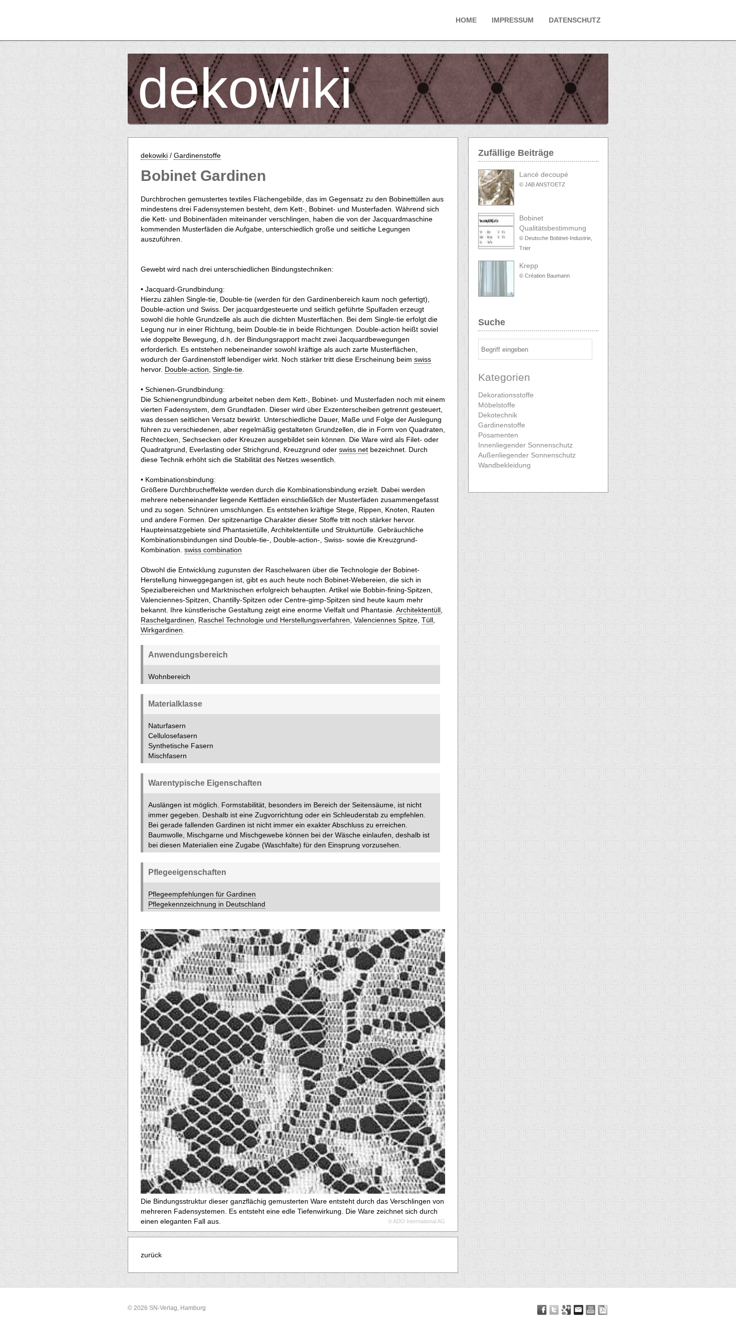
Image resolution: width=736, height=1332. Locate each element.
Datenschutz (575, 20)
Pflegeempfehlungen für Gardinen (202, 894)
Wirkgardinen (162, 630)
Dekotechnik (497, 415)
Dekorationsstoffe (506, 395)
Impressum (513, 20)
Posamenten (498, 435)
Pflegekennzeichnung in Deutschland (206, 904)
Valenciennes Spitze (386, 620)
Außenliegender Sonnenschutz (527, 455)
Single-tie (227, 369)
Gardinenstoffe (197, 155)
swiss (422, 359)
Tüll (427, 620)
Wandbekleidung (504, 465)
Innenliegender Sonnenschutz (525, 445)
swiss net (353, 450)
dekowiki (245, 88)
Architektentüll (418, 610)
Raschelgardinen (167, 620)
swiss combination (213, 550)
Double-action (187, 369)
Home (466, 20)
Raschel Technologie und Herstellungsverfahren (274, 620)
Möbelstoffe (496, 405)
